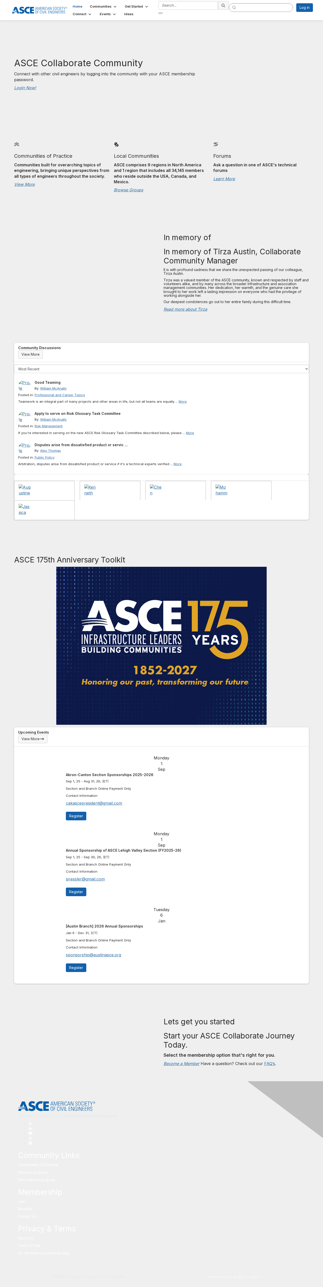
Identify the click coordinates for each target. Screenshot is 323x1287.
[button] (103, 6)
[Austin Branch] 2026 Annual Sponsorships (104, 926)
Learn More (224, 178)
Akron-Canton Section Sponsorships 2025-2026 (109, 775)
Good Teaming (48, 382)
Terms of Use (29, 1245)
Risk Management (49, 426)
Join (21, 1201)
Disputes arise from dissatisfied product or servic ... (81, 445)
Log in (305, 7)
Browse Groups (128, 189)
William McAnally (53, 388)
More (183, 401)
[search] (223, 5)
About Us (25, 1238)
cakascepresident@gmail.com (94, 803)
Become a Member (181, 1063)
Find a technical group (36, 1180)
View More (24, 184)
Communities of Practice (38, 1165)
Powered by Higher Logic (234, 1277)
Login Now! (25, 87)
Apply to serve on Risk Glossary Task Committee (78, 413)
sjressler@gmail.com (85, 879)
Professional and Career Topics (60, 395)
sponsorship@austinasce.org (93, 954)
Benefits (25, 1209)
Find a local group (33, 1172)
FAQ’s (269, 1063)
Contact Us (27, 1216)
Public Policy (45, 457)
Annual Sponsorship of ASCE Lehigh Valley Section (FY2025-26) (123, 850)
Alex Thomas (50, 450)
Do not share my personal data (43, 1253)
